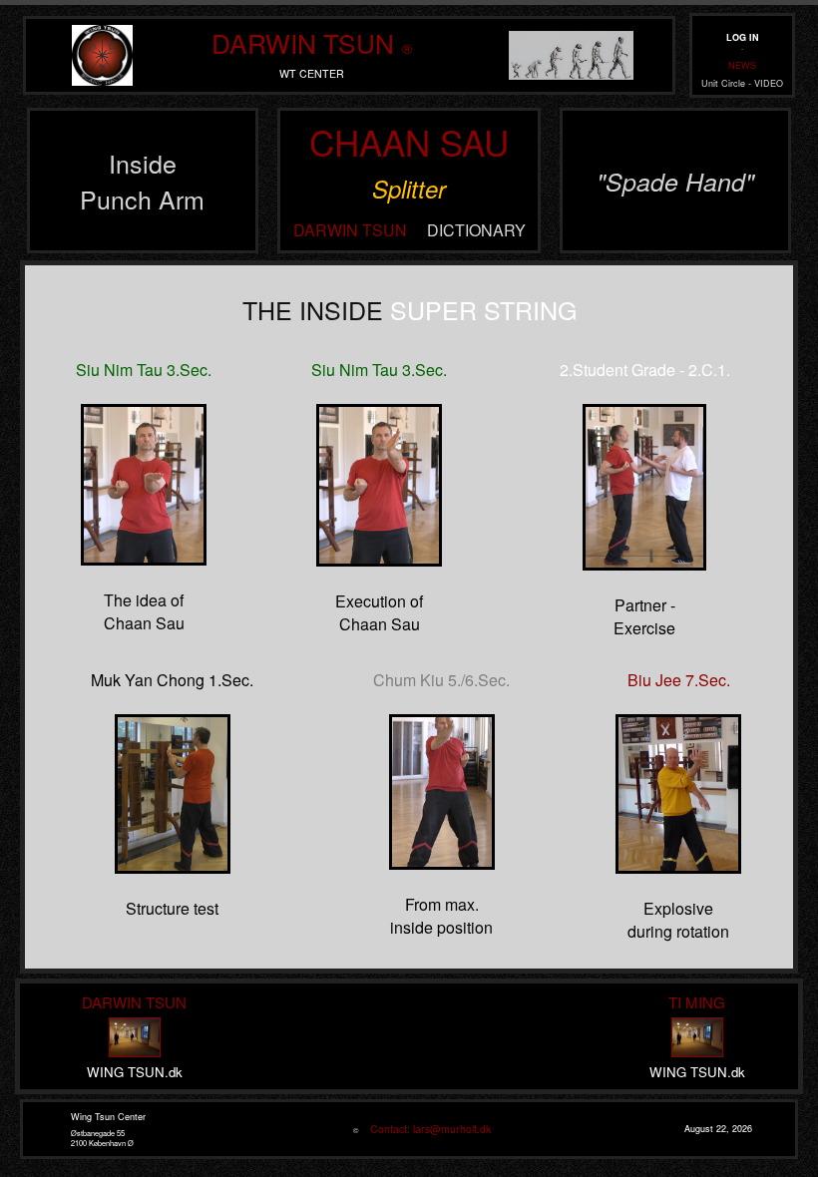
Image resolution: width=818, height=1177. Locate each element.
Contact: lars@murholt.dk (426, 1128)
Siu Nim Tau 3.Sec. (143, 369)
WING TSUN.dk (135, 1071)
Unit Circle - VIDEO (742, 83)
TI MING (696, 1001)
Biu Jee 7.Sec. (678, 679)
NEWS (742, 65)
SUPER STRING (483, 309)
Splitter (409, 188)
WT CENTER (311, 73)
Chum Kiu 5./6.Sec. (441, 679)
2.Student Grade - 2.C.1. (645, 369)
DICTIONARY (476, 229)
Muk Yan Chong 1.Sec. (172, 679)
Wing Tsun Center (108, 1116)
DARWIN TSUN (302, 42)
